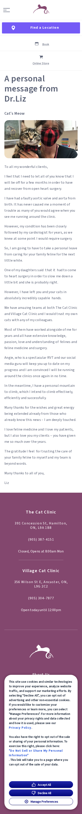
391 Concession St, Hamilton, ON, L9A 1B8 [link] (41, 525)
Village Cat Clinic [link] (41, 571)
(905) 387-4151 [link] (41, 539)
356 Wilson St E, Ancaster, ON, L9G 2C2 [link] (41, 584)
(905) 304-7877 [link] (41, 598)
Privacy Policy (20, 728)
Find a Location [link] (44, 27)
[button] (6, 10)
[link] (41, 9)
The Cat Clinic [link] (41, 512)
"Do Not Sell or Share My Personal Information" (36, 753)
